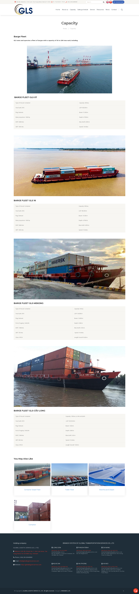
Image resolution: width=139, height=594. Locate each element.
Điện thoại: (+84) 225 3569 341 (84, 566)
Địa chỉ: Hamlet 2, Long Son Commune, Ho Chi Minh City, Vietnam (63, 554)
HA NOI (105, 563)
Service (92, 9)
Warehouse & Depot (106, 490)
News (107, 9)
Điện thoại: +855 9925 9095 (83, 550)
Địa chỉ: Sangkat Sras (82, 553)
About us (65, 9)
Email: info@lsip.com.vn (58, 552)
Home (58, 9)
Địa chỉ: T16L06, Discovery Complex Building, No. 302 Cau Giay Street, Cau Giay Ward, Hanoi (112, 571)
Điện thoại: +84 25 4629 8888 (59, 550)
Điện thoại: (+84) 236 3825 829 (109, 550)
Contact (114, 9)
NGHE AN (56, 563)
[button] (135, 590)
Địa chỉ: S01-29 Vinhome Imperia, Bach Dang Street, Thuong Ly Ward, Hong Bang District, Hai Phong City (87, 571)
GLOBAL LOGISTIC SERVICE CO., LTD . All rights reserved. (38, 591)
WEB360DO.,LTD (65, 591)
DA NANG (106, 547)
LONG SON (57, 547)
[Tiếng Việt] (110, 2)
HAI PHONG (82, 563)
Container (32, 525)
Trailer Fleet (69, 490)
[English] (107, 2)
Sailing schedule (82, 9)
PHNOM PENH (83, 547)
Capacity (73, 9)
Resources (100, 9)
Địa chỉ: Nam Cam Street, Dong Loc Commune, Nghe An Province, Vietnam (62, 570)
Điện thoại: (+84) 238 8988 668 (60, 566)
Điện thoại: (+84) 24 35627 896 (109, 566)
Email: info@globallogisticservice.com (86, 552)
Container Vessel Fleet (32, 490)
